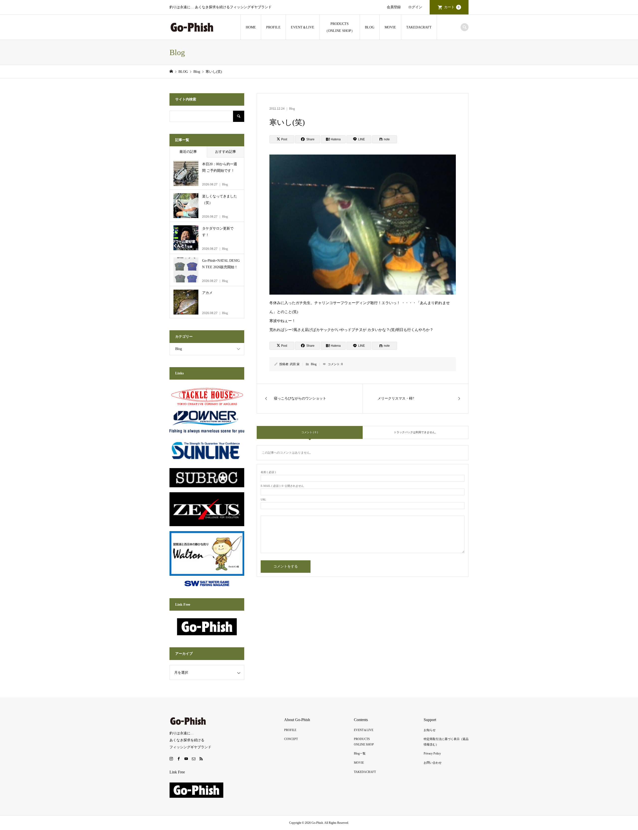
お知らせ (430, 730)
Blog (292, 108)
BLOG (369, 27)
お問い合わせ (433, 762)
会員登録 (394, 7)
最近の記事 (188, 152)
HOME (251, 27)
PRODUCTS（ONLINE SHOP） (339, 27)
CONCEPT (291, 739)
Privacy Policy (432, 753)
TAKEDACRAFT (419, 27)
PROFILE (273, 27)
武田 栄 (295, 364)
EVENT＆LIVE (302, 27)
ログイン (415, 7)
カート (451, 7)
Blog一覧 (360, 753)
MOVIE (390, 27)
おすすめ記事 (225, 152)
